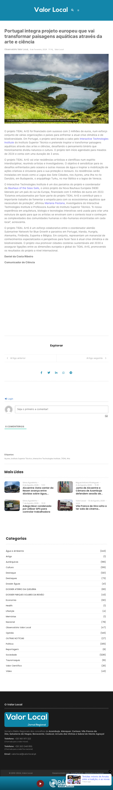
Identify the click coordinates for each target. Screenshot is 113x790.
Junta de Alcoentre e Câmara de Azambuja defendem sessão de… (89, 490)
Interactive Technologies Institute (47, 458)
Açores (7, 458)
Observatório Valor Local (16, 49)
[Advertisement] (56, 300)
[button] (72, 10)
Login (10, 398)
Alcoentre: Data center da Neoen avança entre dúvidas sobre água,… (38, 490)
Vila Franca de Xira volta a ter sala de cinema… (91, 507)
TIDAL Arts (65, 458)
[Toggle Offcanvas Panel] (78, 10)
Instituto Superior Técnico (22, 458)
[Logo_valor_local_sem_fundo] (51, 9)
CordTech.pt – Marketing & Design (87, 773)
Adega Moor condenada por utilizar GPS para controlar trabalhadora (37, 509)
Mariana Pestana (55, 203)
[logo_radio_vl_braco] (61, 783)
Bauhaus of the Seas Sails (23, 188)
